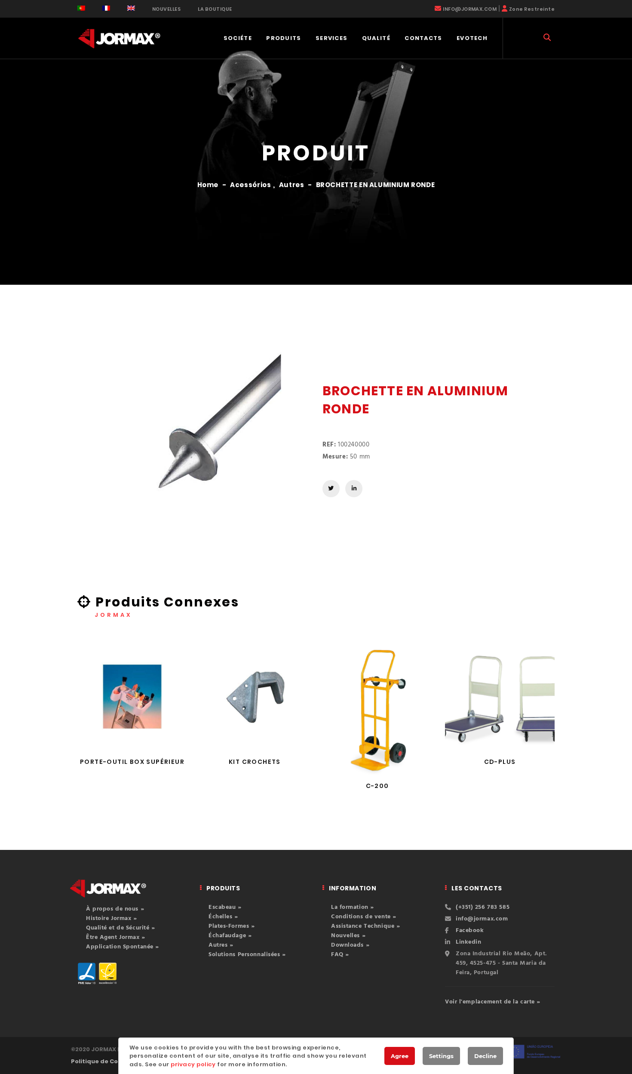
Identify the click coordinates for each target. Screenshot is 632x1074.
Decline (485, 1055)
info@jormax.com (482, 919)
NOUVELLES (166, 9)
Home (208, 184)
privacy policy (193, 1064)
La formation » (352, 907)
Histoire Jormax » (111, 918)
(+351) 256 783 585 (482, 907)
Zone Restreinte (532, 9)
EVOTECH (472, 38)
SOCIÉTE (238, 38)
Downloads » (350, 945)
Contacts (423, 38)
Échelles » (223, 917)
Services (331, 38)
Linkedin (468, 942)
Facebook (470, 931)
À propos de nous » (115, 909)
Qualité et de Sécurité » (120, 928)
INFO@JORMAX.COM (470, 9)
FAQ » (340, 955)
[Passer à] (81, 8)
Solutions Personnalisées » (247, 955)
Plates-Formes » (232, 926)
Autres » (221, 945)
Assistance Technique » (365, 926)
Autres (291, 184)
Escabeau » (225, 907)
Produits (283, 38)
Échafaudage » (230, 936)
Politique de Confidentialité (114, 1061)
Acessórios (250, 184)
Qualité (376, 38)
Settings (441, 1055)
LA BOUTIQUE (215, 9)
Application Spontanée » (122, 947)
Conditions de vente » (363, 917)
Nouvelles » (348, 936)
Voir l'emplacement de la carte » (492, 1002)
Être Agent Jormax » (115, 937)
